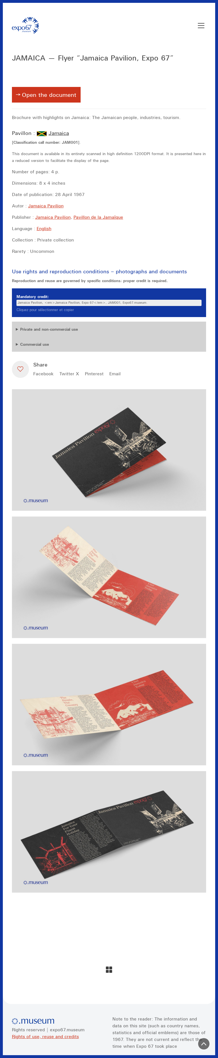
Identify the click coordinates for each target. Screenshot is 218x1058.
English (44, 228)
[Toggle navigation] (201, 25)
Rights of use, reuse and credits (45, 1036)
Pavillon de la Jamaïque (98, 217)
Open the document (49, 95)
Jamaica (59, 133)
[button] (20, 369)
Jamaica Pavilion (46, 206)
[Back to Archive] (109, 970)
